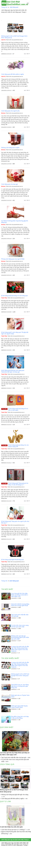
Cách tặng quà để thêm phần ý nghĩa (12, 74)
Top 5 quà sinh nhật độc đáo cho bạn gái (13, 757)
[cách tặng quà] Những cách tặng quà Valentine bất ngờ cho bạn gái (12, 371)
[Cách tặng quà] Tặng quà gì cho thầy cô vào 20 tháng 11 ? (18, 483)
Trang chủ (4, 7)
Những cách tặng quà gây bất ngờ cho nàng (14, 794)
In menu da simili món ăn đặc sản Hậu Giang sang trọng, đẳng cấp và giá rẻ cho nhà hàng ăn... (20, 649)
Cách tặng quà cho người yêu (10, 111)
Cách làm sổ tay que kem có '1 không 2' (13, 829)
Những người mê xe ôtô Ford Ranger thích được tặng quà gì (20, 675)
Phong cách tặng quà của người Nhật (12, 259)
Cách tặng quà (7, 764)
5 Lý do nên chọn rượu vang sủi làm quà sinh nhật (20, 626)
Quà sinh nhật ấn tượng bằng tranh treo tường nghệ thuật (20, 604)
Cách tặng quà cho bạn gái (9, 184)
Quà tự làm (5, 801)
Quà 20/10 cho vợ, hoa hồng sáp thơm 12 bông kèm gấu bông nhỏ (20, 686)
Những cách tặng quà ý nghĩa (10, 147)
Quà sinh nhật (6, 727)
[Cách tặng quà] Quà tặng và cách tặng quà (14, 295)
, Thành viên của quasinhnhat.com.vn (12, 39)
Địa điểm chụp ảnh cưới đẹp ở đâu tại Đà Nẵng (20, 717)
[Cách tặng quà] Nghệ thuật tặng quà (12, 559)
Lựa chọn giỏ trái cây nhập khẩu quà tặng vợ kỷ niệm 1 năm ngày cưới (19, 595)
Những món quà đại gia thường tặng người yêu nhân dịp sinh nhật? (20, 637)
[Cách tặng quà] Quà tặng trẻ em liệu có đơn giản (18, 409)
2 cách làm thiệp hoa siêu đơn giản (11, 827)
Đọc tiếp (26, 53)
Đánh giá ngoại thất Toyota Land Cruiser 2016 (19, 706)
